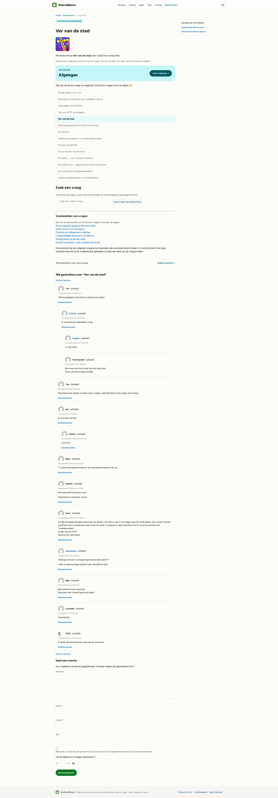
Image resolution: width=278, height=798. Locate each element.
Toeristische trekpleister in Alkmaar (73, 232)
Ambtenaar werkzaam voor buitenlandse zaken (80, 138)
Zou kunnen (63, 132)
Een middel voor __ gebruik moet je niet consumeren (82, 165)
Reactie (60, 671)
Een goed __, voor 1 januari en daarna (75, 158)
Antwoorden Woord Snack (193, 31)
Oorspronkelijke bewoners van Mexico (75, 235)
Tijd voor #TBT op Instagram (71, 112)
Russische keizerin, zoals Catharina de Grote (78, 242)
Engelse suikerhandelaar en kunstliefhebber (78, 178)
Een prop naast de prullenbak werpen (75, 171)
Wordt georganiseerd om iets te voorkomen (78, 125)
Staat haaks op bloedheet (70, 106)
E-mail (59, 720)
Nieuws (122, 5)
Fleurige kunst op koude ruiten (71, 239)
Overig (158, 5)
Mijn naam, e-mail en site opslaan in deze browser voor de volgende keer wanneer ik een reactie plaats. (104, 751)
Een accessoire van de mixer (71, 151)
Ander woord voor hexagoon (70, 229)
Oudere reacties (63, 280)
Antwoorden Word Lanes (192, 27)
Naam (59, 706)
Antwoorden (171, 5)
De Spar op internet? (67, 145)
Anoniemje (71, 551)
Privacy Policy (185, 792)
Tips (149, 5)
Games (132, 5)
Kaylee (72, 313)
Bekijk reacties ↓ (166, 263)
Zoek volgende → (160, 73)
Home (58, 15)
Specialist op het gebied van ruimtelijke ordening (80, 99)
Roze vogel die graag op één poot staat (75, 225)
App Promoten (215, 792)
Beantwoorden (65, 302)
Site (57, 734)
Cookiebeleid (200, 792)
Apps (141, 5)
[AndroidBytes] (54, 5)
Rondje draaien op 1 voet (69, 93)
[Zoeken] (223, 5)
